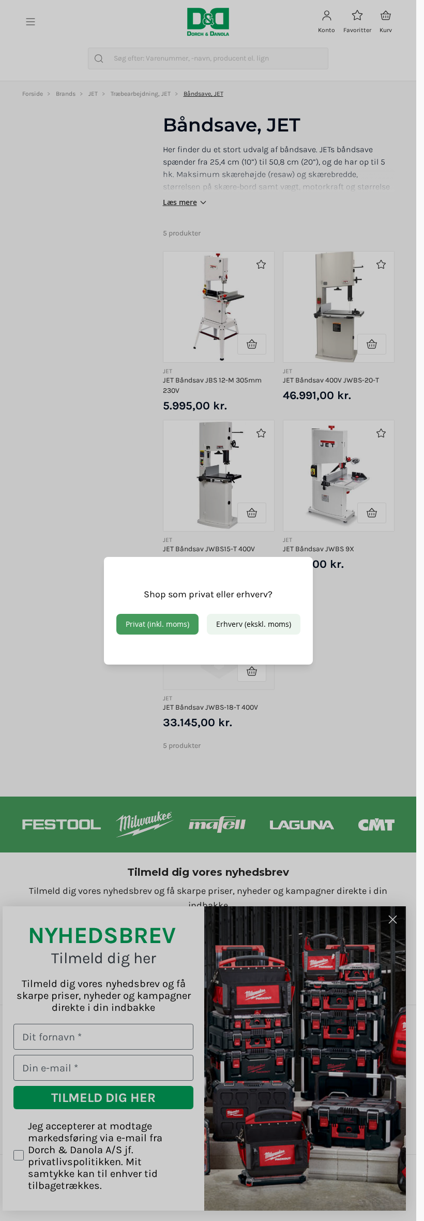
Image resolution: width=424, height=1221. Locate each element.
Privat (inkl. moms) (157, 624)
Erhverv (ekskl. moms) (253, 624)
